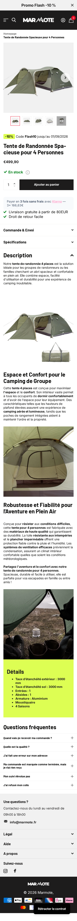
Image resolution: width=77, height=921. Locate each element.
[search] (14, 20)
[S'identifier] (63, 20)
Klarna (57, 201)
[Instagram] (5, 871)
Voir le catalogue (5, 20)
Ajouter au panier (46, 184)
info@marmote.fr (23, 822)
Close (72, 5)
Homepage (9, 33)
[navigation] (15, 121)
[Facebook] (15, 871)
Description (17, 255)
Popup (28, 172)
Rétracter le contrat (52, 909)
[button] (65, 78)
